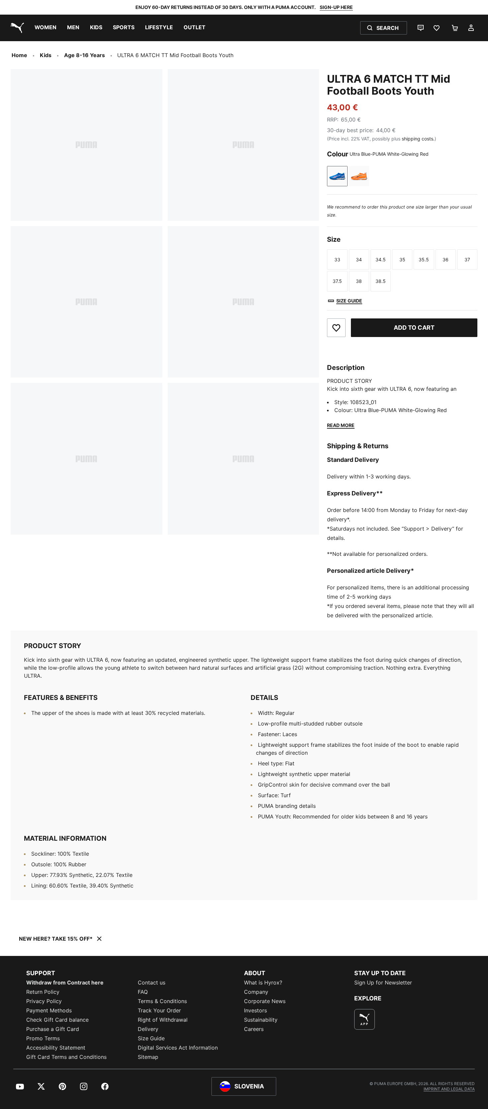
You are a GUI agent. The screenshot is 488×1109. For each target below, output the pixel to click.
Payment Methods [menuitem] (49, 1010)
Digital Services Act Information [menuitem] (178, 1047)
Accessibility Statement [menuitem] (55, 1047)
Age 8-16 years (84, 55)
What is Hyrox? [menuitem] (263, 982)
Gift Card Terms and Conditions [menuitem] (66, 1057)
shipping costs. (418, 138)
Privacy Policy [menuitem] (44, 1001)
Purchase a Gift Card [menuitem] (52, 1029)
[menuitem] (45, 28)
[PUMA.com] (16, 28)
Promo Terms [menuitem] (43, 1038)
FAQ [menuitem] (143, 991)
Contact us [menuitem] (151, 982)
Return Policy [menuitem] (42, 991)
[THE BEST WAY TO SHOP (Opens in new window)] (364, 1019)
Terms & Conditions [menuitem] (162, 1001)
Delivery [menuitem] (148, 1029)
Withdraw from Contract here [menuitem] (65, 982)
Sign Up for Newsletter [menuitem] (383, 982)
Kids (45, 55)
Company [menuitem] (256, 991)
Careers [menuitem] (254, 1029)
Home (19, 55)
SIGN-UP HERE (336, 7)
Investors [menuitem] (255, 1010)
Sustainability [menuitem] (261, 1019)
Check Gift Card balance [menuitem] (57, 1019)
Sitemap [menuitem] (148, 1057)
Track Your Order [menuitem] (159, 1010)
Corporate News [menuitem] (264, 1001)
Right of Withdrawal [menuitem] (163, 1019)
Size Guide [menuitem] (151, 1038)
